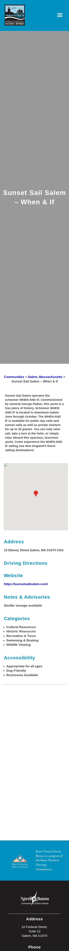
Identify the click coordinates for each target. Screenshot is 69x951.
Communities (14, 377)
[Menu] (59, 15)
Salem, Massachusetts (45, 377)
